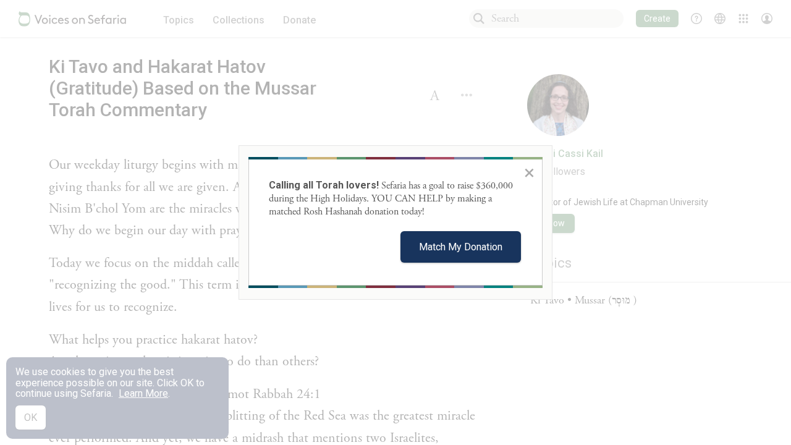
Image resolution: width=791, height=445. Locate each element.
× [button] (529, 172)
